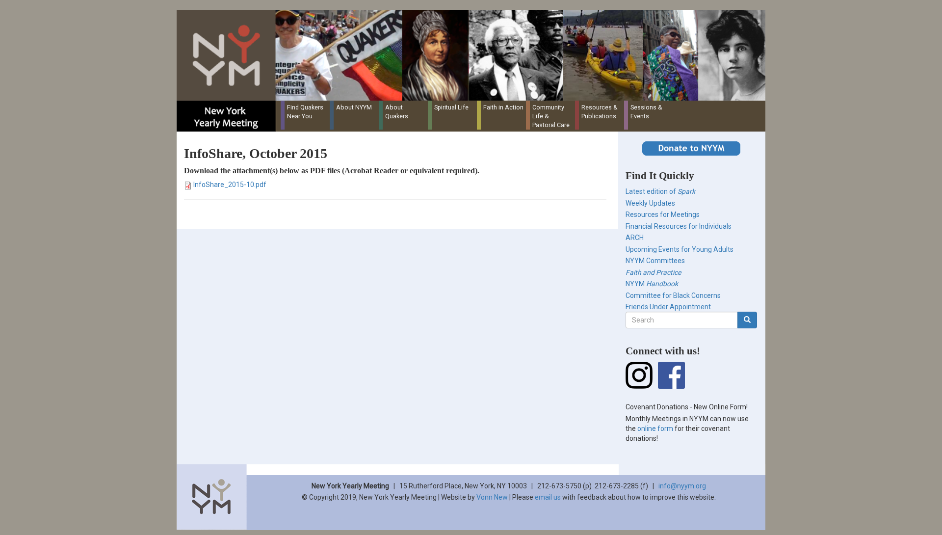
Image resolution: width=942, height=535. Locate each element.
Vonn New (492, 497)
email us (548, 497)
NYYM (652, 284)
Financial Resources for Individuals (679, 226)
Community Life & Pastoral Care (551, 116)
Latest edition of (660, 191)
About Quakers (396, 112)
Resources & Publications (599, 112)
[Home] (475, 55)
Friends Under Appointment (668, 307)
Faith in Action (503, 107)
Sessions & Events (646, 112)
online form (655, 428)
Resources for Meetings (663, 214)
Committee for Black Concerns (673, 295)
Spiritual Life (451, 107)
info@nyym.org (682, 486)
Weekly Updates (650, 203)
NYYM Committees (655, 261)
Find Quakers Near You (305, 112)
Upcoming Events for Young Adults (679, 249)
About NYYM (354, 107)
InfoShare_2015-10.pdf (229, 184)
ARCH (635, 237)
